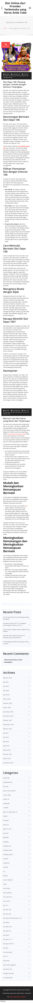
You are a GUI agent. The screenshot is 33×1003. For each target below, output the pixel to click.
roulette (5, 867)
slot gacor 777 (7, 939)
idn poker (6, 820)
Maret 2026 (7, 699)
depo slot (26, 410)
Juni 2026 (6, 686)
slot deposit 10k (24, 75)
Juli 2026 (5, 682)
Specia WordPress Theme (17, 996)
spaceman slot (7, 969)
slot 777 (5, 905)
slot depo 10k (7, 75)
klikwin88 (6, 837)
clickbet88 (6, 803)
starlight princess (8, 973)
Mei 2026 (6, 690)
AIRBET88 (6, 778)
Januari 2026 (7, 707)
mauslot (5, 858)
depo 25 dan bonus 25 (10, 812)
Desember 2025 (8, 712)
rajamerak (6, 863)
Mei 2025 (6, 741)
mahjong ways (7, 850)
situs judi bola (7, 893)
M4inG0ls (6, 74)
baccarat (6, 786)
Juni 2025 (6, 737)
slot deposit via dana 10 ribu (17, 434)
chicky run (6, 799)
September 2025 (8, 724)
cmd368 (5, 808)
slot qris (5, 948)
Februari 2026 (7, 703)
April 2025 (6, 746)
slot (26, 506)
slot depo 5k (7, 931)
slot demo (6, 922)
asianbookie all (7, 782)
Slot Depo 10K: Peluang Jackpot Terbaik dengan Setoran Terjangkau (14, 84)
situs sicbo (6, 901)
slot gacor (6, 935)
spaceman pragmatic (9, 965)
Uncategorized (16, 74)
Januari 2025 (7, 758)
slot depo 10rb (15, 75)
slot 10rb (25, 74)
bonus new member (9, 791)
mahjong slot (7, 846)
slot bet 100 (7, 909)
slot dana (12, 412)
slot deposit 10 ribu (21, 412)
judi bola (5, 833)
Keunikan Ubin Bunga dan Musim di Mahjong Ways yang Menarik (14, 636)
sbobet (5, 875)
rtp (4, 871)
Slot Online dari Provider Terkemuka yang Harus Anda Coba (15, 8)
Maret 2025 (7, 750)
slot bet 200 (7, 914)
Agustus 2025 (7, 729)
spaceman (6, 960)
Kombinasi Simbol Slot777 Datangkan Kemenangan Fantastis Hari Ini (14, 624)
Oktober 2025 (7, 720)
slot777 (5, 956)
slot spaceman (7, 952)
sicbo (4, 884)
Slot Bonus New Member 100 (12, 918)
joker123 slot (7, 829)
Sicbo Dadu (6, 888)
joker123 (6, 825)
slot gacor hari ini (8, 943)
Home (5, 28)
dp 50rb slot (6, 412)
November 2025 (8, 716)
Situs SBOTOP (7, 897)
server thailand (7, 880)
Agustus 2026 (7, 678)
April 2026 (6, 695)
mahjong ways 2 (8, 854)
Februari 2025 (7, 754)
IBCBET (5, 816)
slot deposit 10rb (7, 77)
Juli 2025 (5, 733)
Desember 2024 (8, 763)
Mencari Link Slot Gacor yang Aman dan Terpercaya (16, 419)
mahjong (5, 842)
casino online (7, 795)
